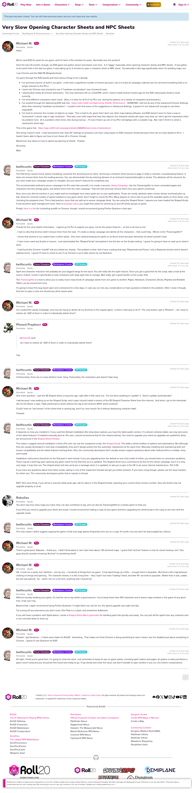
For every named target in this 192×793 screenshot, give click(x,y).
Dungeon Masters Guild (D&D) (145, 731)
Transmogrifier (27, 279)
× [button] (189, 782)
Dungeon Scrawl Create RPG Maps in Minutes (145, 716)
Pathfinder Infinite (139, 734)
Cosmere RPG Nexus (80, 734)
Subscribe (155, 4)
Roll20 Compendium (20, 731)
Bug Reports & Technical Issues (36, 33)
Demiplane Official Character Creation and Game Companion (94, 716)
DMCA (77, 695)
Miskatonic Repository (142, 741)
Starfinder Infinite (139, 737)
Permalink (21, 47)
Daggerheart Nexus (79, 724)
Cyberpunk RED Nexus (81, 738)
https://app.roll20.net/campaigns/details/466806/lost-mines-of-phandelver (74, 128)
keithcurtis (24, 166)
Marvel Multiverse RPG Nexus (84, 731)
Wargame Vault (17, 753)
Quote (30, 47)
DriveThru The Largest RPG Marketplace (24, 737)
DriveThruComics (18, 742)
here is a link (30, 208)
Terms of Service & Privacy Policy (60, 695)
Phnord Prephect (29, 324)
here (113, 784)
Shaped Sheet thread (48, 438)
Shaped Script (113, 443)
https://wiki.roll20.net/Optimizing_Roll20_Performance (98, 103)
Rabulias (22, 497)
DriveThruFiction (18, 746)
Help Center (96, 695)
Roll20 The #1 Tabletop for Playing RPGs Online (29, 716)
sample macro (72, 203)
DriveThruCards (17, 749)
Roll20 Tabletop (17, 721)
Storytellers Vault (139, 744)
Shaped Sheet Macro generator (84, 615)
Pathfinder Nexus (78, 721)
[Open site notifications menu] (174, 4)
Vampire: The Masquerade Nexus (86, 728)
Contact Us (85, 695)
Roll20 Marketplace (19, 728)
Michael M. (24, 43)
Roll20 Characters (19, 724)
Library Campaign (119, 185)
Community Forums (10, 33)
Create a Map (137, 721)
